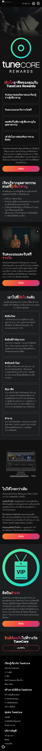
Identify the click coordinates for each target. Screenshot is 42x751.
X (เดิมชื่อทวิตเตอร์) (12, 721)
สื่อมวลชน (9, 684)
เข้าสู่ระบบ (26, 3)
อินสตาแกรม (10, 725)
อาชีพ (7, 676)
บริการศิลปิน (10, 707)
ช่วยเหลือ (8, 744)
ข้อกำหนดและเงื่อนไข (14, 680)
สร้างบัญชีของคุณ (12, 695)
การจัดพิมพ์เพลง (11, 703)
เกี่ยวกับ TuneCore (12, 668)
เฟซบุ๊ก (7, 717)
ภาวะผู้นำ (8, 672)
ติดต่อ (7, 740)
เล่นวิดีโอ (21, 648)
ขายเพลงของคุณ (11, 699)
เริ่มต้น (21, 169)
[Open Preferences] (3, 747)
